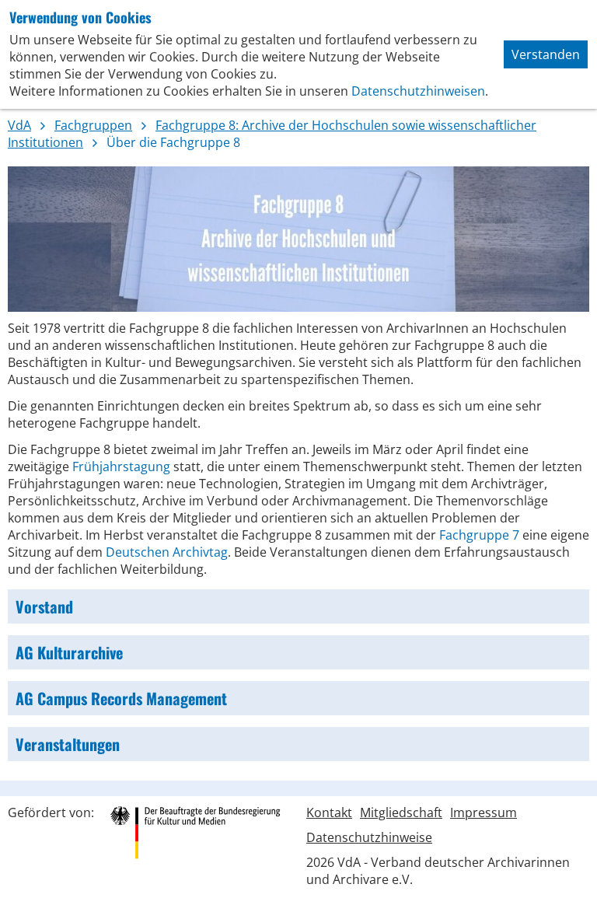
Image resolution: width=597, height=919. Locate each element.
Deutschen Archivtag (167, 552)
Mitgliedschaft (401, 812)
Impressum (483, 812)
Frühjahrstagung (121, 466)
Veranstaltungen (68, 744)
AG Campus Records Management (121, 698)
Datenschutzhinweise (369, 837)
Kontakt (329, 812)
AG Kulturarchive (69, 652)
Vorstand (44, 606)
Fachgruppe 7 (479, 534)
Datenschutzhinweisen (418, 91)
